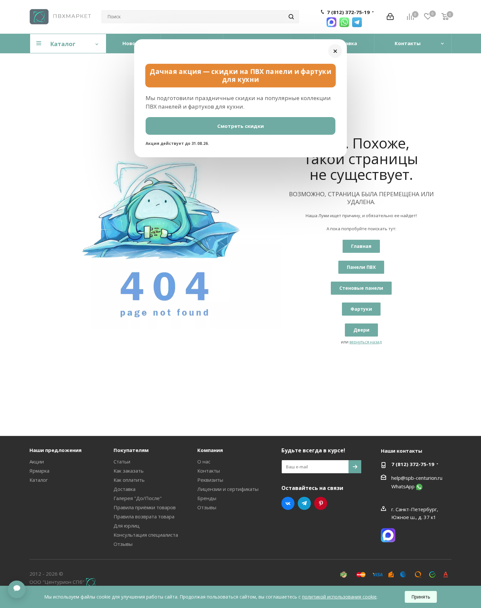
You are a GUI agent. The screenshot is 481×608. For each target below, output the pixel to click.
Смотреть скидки (240, 126)
